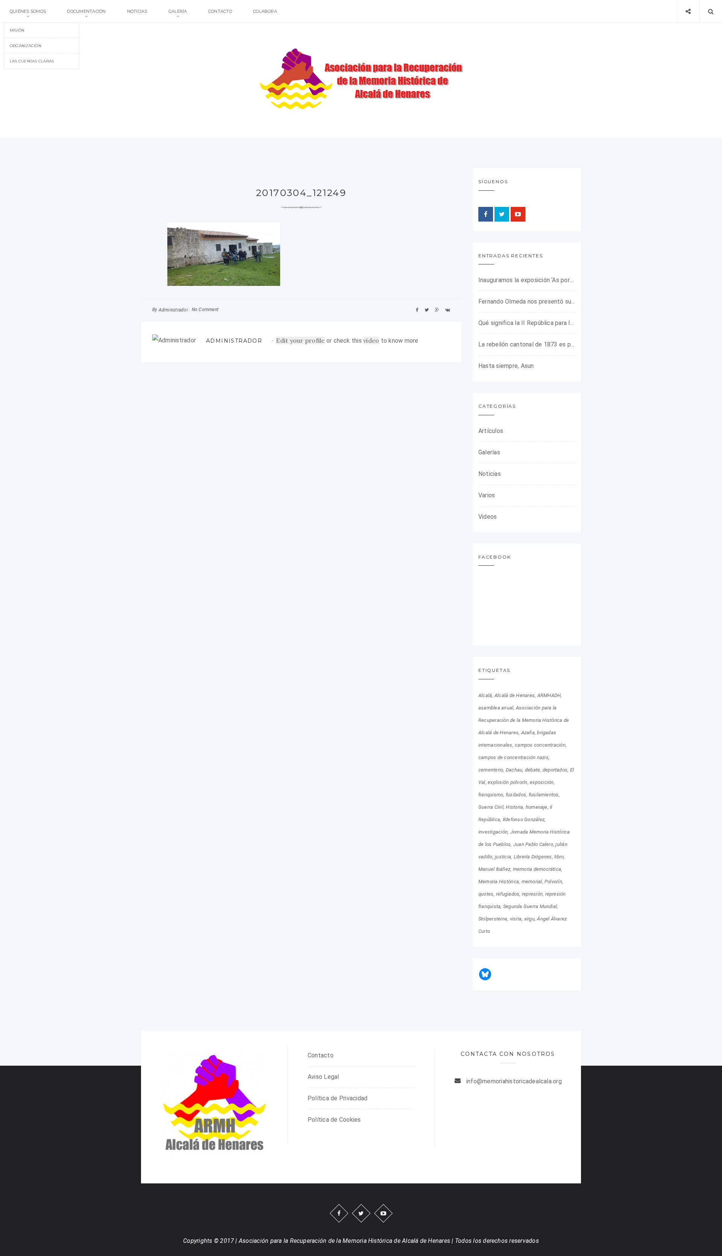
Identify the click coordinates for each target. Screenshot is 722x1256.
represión (532, 894)
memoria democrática (537, 869)
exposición (542, 782)
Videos (487, 516)
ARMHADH (549, 695)
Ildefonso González (524, 819)
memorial (532, 881)
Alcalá (485, 695)
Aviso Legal (323, 1076)
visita (516, 919)
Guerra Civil (491, 807)
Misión (17, 30)
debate (532, 770)
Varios (486, 495)
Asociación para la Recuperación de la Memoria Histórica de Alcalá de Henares (523, 720)
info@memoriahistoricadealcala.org (514, 1081)
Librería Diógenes (533, 857)
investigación (493, 832)
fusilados (516, 794)
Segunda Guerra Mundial (530, 906)
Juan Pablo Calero (533, 844)
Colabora (265, 11)
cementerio (490, 770)
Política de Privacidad (337, 1098)
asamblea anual (495, 708)
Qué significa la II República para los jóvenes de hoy (526, 323)
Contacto (220, 11)
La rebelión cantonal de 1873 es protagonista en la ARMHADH (526, 344)
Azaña (528, 732)
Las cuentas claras (32, 61)
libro (559, 857)
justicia (503, 857)
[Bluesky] (485, 974)
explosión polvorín (507, 782)
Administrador (173, 310)
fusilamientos (544, 794)
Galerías (489, 452)
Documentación (86, 11)
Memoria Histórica (498, 881)
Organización (25, 45)
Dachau (514, 770)
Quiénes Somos (28, 11)
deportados (555, 770)
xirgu (529, 919)
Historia (514, 807)
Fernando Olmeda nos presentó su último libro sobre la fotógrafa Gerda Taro (526, 301)
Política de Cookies (334, 1119)
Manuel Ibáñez (494, 869)
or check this (319, 340)
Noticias (137, 11)
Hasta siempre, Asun (506, 365)
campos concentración (540, 745)
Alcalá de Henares (514, 695)
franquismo (490, 794)
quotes (485, 894)
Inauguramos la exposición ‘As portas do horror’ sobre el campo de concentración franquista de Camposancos (526, 280)
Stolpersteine (492, 919)
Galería (177, 11)
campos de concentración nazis (513, 757)
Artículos (490, 430)
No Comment (205, 309)
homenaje (537, 807)
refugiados (507, 894)
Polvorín (553, 881)
